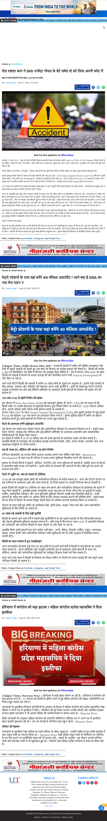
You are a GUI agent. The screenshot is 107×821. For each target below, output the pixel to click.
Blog (71, 817)
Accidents (16, 64)
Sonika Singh (11, 288)
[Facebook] (79, 782)
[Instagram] (88, 782)
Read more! (49, 806)
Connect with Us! (88, 777)
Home (5, 64)
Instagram (38, 238)
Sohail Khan (10, 83)
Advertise (64, 817)
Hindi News (17, 270)
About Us (49, 777)
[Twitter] (83, 782)
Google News (54, 238)
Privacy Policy (55, 817)
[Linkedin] (92, 782)
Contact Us (45, 817)
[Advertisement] (53, 43)
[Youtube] (96, 782)
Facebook (28, 238)
